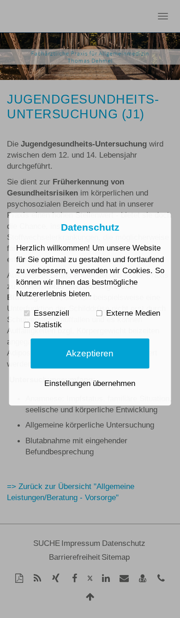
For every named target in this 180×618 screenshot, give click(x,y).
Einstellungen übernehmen (89, 383)
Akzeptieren (90, 353)
